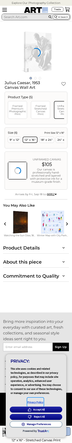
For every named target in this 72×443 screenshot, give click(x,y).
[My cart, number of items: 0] (67, 9)
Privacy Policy (35, 402)
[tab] (17, 110)
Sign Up (61, 347)
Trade (57, 9)
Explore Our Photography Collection (36, 3)
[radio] (14, 140)
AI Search (63, 17)
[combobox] (24, 17)
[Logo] (36, 10)
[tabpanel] (36, 158)
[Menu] (5, 10)
